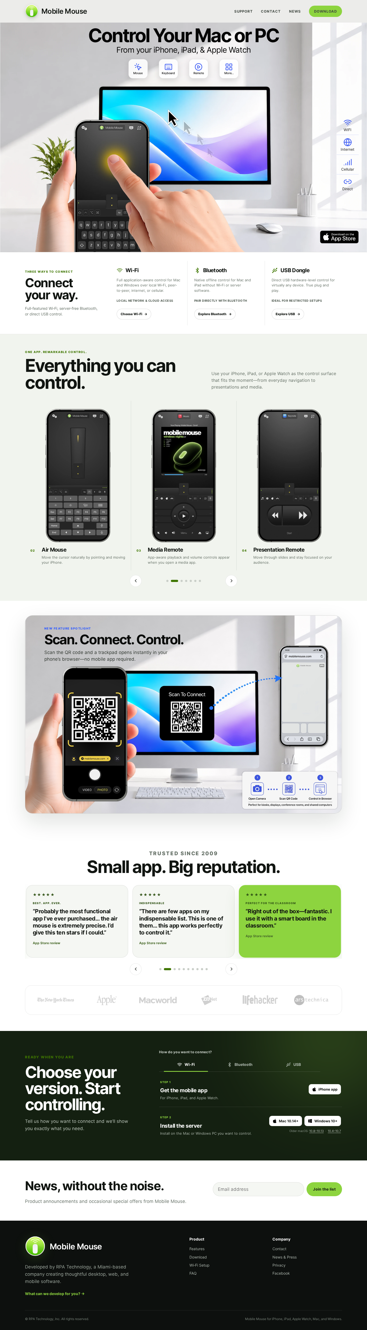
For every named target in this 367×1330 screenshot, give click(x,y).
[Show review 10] (207, 969)
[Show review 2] (167, 969)
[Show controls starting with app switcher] (191, 581)
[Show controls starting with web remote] (200, 581)
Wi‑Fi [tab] (190, 1064)
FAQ (193, 1273)
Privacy (279, 1265)
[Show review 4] (179, 969)
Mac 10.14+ (288, 1121)
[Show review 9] (202, 969)
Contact (271, 11)
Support (243, 11)
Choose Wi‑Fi (134, 314)
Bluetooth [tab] (244, 1064)
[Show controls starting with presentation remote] (186, 581)
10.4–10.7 (334, 1131)
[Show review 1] (160, 969)
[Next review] (231, 969)
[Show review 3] (175, 969)
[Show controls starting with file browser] (195, 581)
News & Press (284, 1257)
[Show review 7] (193, 969)
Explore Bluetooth (215, 314)
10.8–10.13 (316, 1131)
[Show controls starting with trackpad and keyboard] (167, 581)
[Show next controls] (231, 581)
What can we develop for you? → (55, 1293)
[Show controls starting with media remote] (182, 581)
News (295, 11)
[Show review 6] (188, 969)
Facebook (281, 1273)
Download (325, 11)
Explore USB (288, 314)
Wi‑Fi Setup (199, 1265)
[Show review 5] (184, 969)
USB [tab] (297, 1064)
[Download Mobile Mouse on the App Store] (339, 237)
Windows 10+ (325, 1121)
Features (196, 1248)
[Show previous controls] (136, 581)
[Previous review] (136, 969)
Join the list (324, 1189)
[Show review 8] (197, 969)
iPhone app (327, 1089)
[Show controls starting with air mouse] (174, 581)
